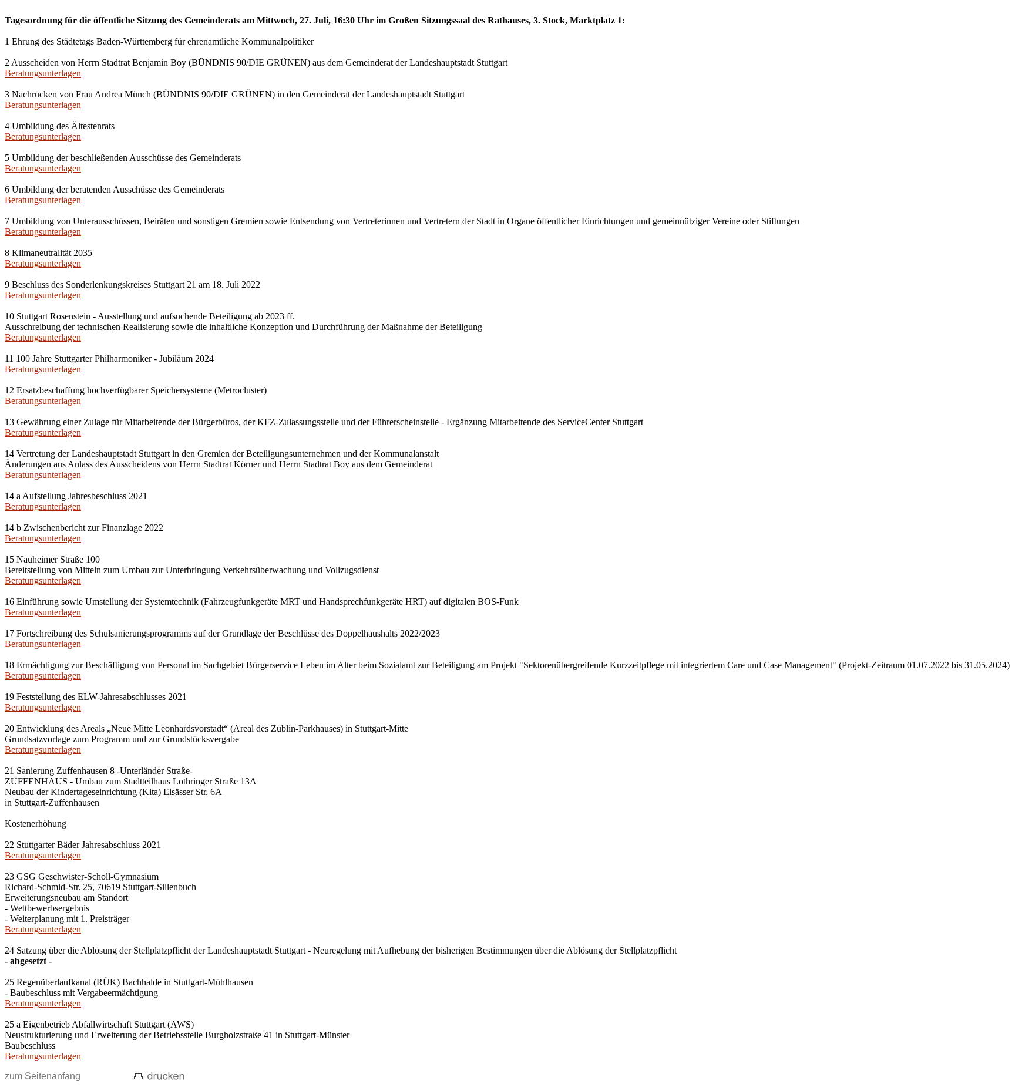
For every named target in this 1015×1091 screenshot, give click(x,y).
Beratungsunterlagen (43, 73)
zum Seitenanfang (42, 1076)
